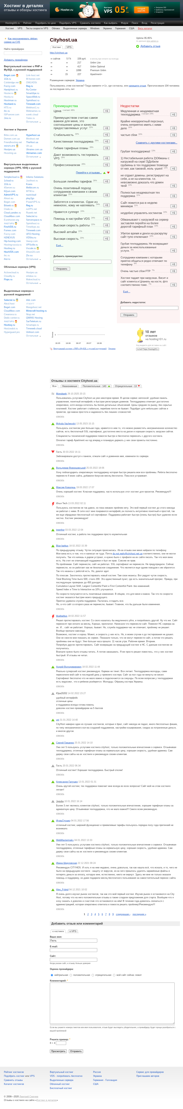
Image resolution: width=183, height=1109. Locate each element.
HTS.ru (7, 107)
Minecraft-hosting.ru (36, 310)
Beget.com (9, 75)
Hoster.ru (8, 93)
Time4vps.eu (32, 226)
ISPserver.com (11, 114)
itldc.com (31, 300)
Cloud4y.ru (9, 276)
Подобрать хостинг (14, 1076)
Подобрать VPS (67, 23)
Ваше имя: (56, 936)
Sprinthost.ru (32, 100)
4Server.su (9, 187)
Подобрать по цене (45, 23)
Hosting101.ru (12, 23)
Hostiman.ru (10, 100)
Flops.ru (8, 279)
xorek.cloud (32, 114)
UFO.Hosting (32, 234)
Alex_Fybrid (62, 889)
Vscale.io (31, 248)
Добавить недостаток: (133, 302)
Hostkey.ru (9, 248)
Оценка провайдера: (61, 969)
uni (57, 719)
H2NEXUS (9, 237)
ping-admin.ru (152, 41)
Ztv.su (29, 255)
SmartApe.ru (32, 93)
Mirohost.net (32, 138)
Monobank (61, 393)
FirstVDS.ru (10, 226)
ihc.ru (7, 111)
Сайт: (53, 956)
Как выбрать (110, 23)
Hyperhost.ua (33, 135)
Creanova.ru (10, 314)
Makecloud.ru (33, 279)
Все (54, 386)
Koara (29, 184)
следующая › (123, 914)
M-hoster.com (33, 79)
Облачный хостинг (60, 1084)
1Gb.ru (7, 79)
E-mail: (54, 946)
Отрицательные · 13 (126, 386)
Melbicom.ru (32, 187)
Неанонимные (69, 386)
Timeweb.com (33, 104)
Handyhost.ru (11, 89)
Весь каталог (145, 28)
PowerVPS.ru (33, 202)
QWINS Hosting (34, 317)
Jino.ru (7, 118)
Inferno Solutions (35, 177)
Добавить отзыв (150, 46)
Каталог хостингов (14, 1084)
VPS (20, 28)
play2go (30, 198)
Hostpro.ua (9, 149)
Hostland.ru (10, 104)
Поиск (135, 23)
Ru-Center (31, 89)
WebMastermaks (65, 840)
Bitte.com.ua (10, 135)
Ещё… (59, 245)
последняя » (139, 914)
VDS (52, 1076)
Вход (144, 23)
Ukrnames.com (34, 153)
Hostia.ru (8, 96)
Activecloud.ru (11, 272)
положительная (81, 975)
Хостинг (9, 28)
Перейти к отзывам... (89, 172)
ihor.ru (7, 259)
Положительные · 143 (95, 386)
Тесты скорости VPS (37, 28)
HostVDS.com (11, 252)
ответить (60, 416)
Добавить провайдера (16, 60)
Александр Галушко (67, 781)
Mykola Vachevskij (66, 423)
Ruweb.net (31, 212)
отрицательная (103, 975)
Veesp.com (32, 241)
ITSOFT (30, 304)
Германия (120, 28)
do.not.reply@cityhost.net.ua (127, 553)
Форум (124, 23)
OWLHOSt (31, 82)
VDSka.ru (31, 237)
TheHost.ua (32, 142)
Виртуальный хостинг (61, 1072)
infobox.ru (31, 276)
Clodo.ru (8, 209)
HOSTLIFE (9, 146)
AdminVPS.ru (11, 194)
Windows (95, 28)
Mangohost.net (33, 307)
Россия (97, 1072)
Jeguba (60, 801)
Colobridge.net (11, 82)
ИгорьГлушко (63, 820)
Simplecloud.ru (11, 177)
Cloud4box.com (12, 216)
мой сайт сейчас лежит (129, 975)
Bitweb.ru (9, 205)
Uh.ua (29, 146)
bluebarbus (61, 616)
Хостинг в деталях (23, 5)
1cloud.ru (8, 180)
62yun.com (9, 191)
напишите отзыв (137, 85)
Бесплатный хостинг (61, 1088)
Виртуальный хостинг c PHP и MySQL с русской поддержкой (80, 348)
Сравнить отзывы (13, 1080)
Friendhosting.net (13, 142)
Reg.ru (29, 86)
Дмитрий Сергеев (28, 1096)
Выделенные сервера (75, 28)
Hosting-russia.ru (12, 244)
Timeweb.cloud (34, 328)
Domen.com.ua (12, 138)
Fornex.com (10, 230)
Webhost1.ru (32, 107)
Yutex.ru (30, 118)
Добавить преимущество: (68, 256)
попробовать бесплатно (69, 1076)
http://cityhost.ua (58, 52)
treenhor (60, 529)
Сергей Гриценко (65, 742)
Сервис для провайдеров (150, 1072)
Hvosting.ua (10, 153)
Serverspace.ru (34, 219)
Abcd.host (9, 303)
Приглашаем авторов (147, 1076)
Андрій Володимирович (68, 666)
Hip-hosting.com (12, 241)
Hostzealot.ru (11, 328)
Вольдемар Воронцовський (71, 467)
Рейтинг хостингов (14, 1072)
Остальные (32, 121)
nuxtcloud (31, 194)
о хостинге (58, 931)
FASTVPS (9, 223)
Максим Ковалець (66, 487)
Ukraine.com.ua (34, 149)
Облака (56, 28)
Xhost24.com (33, 252)
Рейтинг (27, 23)
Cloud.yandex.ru (12, 212)
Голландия (111, 1080)
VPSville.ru (32, 244)
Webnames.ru (33, 111)
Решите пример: (60, 1039)
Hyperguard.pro (12, 332)
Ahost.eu (8, 198)
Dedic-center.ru (11, 317)
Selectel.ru (31, 216)
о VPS (73, 931)
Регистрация (157, 23)
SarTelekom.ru (33, 321)
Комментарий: (59, 980)
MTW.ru (30, 191)
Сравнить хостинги (90, 23)
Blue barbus (62, 545)
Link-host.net (32, 75)
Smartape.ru (32, 325)
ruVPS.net (31, 209)
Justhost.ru (32, 180)
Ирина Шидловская (66, 863)
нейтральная (61, 975)
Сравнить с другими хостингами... (156, 142)
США (131, 28)
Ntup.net (30, 314)
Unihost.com (32, 332)
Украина (107, 28)
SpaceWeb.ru (33, 96)
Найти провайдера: (14, 49)
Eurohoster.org (11, 219)
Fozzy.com (9, 86)
